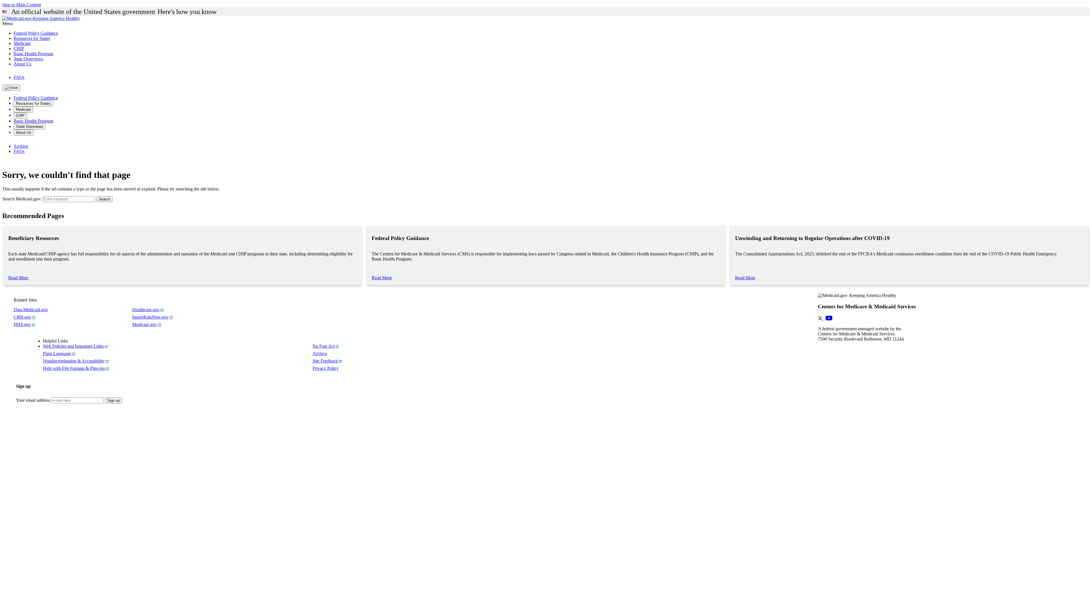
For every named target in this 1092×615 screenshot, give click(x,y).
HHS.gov (22, 324)
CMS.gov (22, 317)
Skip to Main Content (21, 4)
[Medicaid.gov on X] (821, 319)
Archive (21, 146)
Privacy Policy (326, 368)
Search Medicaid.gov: (22, 198)
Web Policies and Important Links (73, 346)
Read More (18, 277)
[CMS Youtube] (829, 319)
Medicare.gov (144, 324)
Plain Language (57, 353)
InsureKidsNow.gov (150, 317)
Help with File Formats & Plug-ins (74, 368)
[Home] (41, 18)
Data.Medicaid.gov (31, 309)
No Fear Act (324, 346)
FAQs (19, 77)
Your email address (33, 400)
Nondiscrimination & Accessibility (74, 360)
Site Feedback (325, 360)
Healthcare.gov (146, 309)
